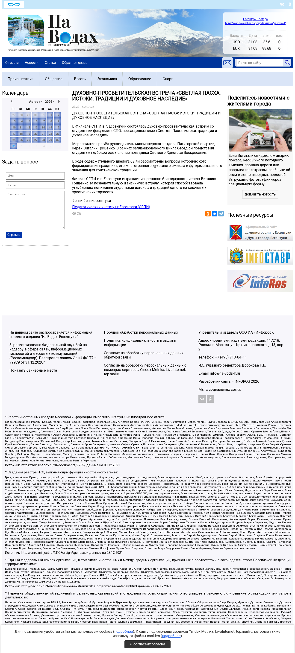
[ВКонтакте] (214, 213)
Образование (139, 79)
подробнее (123, 631)
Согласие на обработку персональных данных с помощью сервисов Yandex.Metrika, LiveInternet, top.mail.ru (145, 369)
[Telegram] (221, 213)
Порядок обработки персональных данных (141, 332)
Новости (31, 63)
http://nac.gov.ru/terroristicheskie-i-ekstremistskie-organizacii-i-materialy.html (79, 586)
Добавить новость (260, 194)
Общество (53, 79)
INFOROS (242, 381)
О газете (12, 63)
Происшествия (20, 79)
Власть (80, 79)
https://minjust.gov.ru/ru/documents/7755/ (53, 465)
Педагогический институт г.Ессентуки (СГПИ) (111, 207)
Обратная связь (74, 63)
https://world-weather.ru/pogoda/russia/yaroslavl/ (255, 23)
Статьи (50, 63)
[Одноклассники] (208, 213)
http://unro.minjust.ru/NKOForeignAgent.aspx (54, 553)
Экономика (107, 79)
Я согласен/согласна (147, 644)
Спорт (168, 79)
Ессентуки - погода (255, 19)
